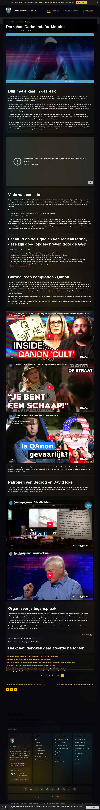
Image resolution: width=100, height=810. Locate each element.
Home (8, 22)
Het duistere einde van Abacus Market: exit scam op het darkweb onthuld (30, 665)
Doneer (60, 797)
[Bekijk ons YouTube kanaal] (31, 789)
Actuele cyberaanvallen (41, 749)
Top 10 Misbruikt (62, 745)
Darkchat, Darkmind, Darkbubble (22, 22)
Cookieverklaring (54, 803)
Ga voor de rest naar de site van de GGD (23, 266)
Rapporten (58, 752)
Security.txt (24, 803)
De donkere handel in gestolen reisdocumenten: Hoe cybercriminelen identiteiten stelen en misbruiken (40, 662)
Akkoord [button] (92, 807)
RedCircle (15, 729)
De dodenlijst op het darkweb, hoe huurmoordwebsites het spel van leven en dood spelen (36, 671)
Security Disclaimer (13, 803)
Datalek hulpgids (80, 742)
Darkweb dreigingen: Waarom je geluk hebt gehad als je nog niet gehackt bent (32, 656)
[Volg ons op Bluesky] (52, 789)
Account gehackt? (80, 739)
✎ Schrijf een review (20, 779)
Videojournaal (39, 745)
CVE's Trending (61, 742)
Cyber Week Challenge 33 (82, 749)
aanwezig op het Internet (53, 129)
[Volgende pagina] (62, 675)
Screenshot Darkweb (61, 748)
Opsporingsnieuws (40, 760)
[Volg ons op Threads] (69, 789)
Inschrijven (78, 757)
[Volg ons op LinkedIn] (36, 789)
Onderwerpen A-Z (80, 753)
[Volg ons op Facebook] (63, 789)
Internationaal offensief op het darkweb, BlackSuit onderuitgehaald (28, 659)
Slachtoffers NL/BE (62, 739)
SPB (91, 634)
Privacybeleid (44, 803)
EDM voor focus (60, 761)
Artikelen (37, 742)
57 (58, 675)
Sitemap (63, 803)
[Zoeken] (80, 10)
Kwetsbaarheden (42, 757)
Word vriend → (81, 2)
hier (35, 638)
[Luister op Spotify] (74, 789)
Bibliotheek (58, 755)
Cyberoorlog (39, 753)
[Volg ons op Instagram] (47, 789)
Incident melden (80, 745)
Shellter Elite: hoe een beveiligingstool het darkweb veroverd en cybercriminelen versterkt (36, 668)
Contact (77, 763)
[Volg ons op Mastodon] (58, 789)
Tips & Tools (59, 758)
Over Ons (78, 760)
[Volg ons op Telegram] (25, 789)
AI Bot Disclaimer (33, 803)
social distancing (30, 96)
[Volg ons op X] (42, 789)
